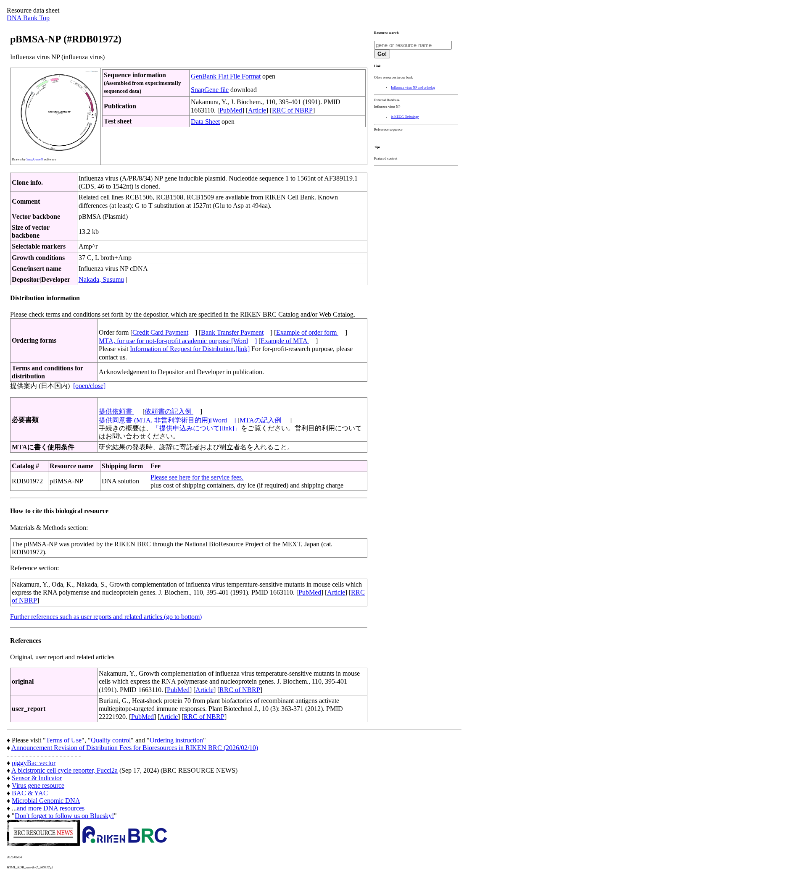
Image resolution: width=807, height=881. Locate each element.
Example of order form (307, 332)
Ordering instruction (176, 740)
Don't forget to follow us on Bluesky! (64, 815)
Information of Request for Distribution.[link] (190, 348)
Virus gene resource (38, 785)
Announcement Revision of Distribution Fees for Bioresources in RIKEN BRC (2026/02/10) (134, 747)
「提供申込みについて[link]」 (197, 428)
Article (257, 110)
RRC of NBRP (292, 110)
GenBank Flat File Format (226, 76)
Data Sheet (205, 121)
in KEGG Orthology (405, 117)
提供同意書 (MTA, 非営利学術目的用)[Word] (167, 420)
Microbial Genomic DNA (46, 800)
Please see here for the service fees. (196, 477)
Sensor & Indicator (37, 777)
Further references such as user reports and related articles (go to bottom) (106, 616)
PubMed (230, 110)
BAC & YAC (30, 793)
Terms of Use (64, 740)
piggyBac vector (33, 762)
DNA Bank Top (28, 17)
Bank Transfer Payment (232, 332)
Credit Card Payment (160, 332)
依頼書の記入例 (169, 411)
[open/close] (89, 385)
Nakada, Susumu (101, 279)
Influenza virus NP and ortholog (413, 87)
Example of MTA (285, 340)
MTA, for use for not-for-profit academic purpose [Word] (178, 340)
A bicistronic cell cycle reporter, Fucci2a (64, 770)
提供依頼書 (116, 411)
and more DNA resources (50, 808)
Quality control (111, 740)
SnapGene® (34, 159)
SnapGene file (210, 89)
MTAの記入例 (261, 420)
